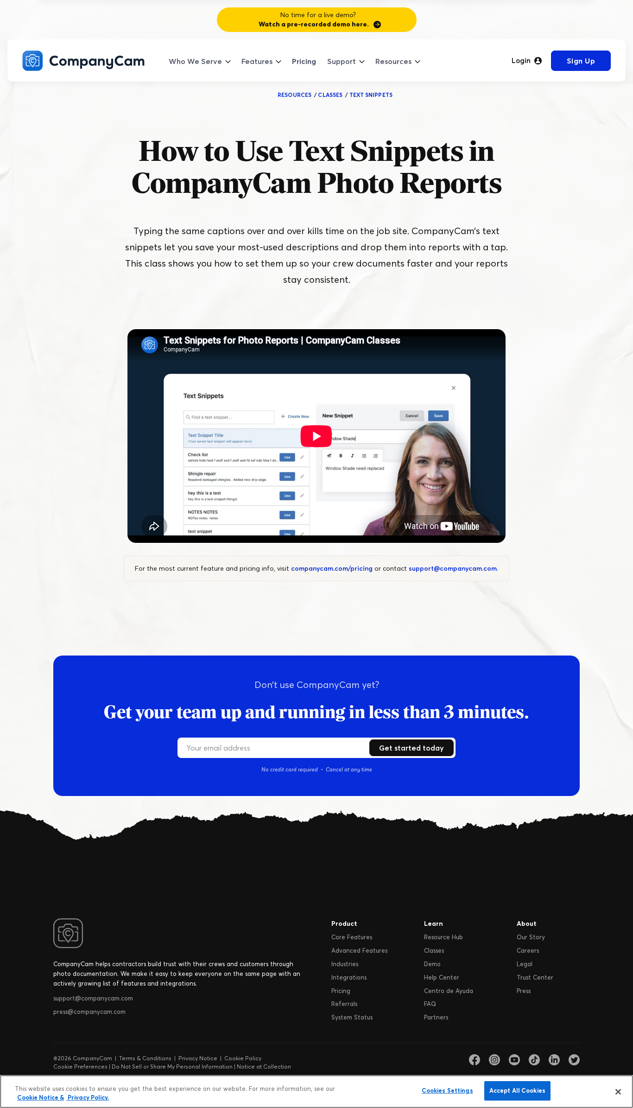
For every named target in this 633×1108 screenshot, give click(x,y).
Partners (436, 1017)
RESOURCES (294, 94)
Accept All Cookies (517, 1090)
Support (341, 61)
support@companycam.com (453, 568)
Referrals (344, 1003)
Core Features (351, 937)
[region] (316, 1091)
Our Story (531, 937)
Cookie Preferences (80, 1066)
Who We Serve (195, 61)
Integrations (349, 977)
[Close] (618, 1092)
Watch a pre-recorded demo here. (314, 24)
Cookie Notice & (40, 1098)
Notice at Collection (264, 1066)
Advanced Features (359, 950)
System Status (352, 1017)
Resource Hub (443, 937)
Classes (434, 950)
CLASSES (330, 94)
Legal (524, 964)
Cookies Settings (447, 1090)
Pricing (304, 61)
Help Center (441, 977)
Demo (432, 964)
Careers (528, 950)
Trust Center (535, 977)
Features (256, 61)
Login (521, 60)
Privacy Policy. (87, 1098)
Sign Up (581, 60)
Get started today (411, 747)
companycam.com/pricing (332, 568)
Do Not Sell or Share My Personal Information (172, 1066)
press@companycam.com (89, 1011)
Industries (344, 964)
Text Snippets (370, 94)
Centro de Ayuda (448, 990)
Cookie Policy (242, 1058)
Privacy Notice (197, 1058)
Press (524, 990)
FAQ (430, 1003)
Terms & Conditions (145, 1058)
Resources (393, 61)
